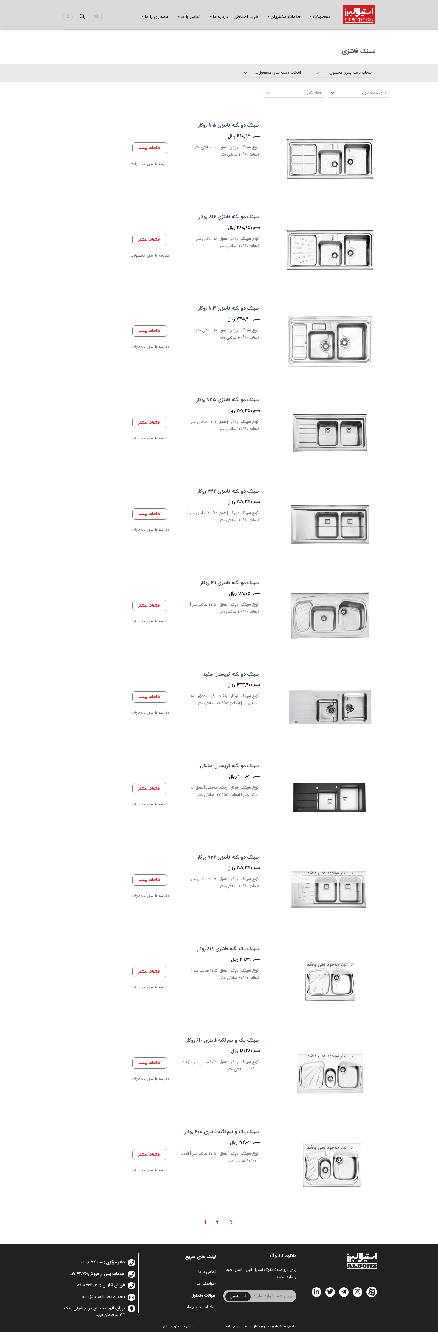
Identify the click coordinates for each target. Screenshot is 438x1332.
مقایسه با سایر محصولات (150, 164)
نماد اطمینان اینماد (201, 1307)
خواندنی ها (206, 1283)
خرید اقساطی (246, 16)
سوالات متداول (203, 1295)
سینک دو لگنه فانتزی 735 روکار (228, 400)
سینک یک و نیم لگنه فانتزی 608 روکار (222, 1132)
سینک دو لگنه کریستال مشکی (229, 766)
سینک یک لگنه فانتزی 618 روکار (228, 949)
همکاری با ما (156, 16)
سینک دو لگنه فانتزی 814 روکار (229, 217)
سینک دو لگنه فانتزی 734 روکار (228, 492)
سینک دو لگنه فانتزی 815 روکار (228, 125)
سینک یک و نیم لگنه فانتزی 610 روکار (222, 1041)
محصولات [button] (322, 16)
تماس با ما (207, 1272)
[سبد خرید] (97, 16)
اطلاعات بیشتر (150, 148)
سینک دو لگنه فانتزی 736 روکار (228, 858)
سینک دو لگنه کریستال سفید (231, 675)
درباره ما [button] (220, 16)
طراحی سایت (186, 1326)
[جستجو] (82, 16)
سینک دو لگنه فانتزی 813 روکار (228, 309)
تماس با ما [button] (191, 16)
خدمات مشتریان (286, 16)
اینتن (166, 1326)
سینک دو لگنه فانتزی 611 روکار (230, 583)
